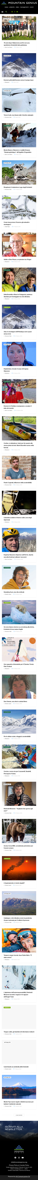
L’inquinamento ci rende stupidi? (14, 883)
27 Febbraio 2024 (18, 189)
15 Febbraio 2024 (16, 668)
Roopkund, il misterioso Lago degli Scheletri (18, 187)
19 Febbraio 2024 (16, 522)
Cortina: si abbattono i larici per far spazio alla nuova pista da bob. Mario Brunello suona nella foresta (19, 445)
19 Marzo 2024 (18, 47)
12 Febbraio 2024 (18, 813)
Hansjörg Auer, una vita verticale (14, 592)
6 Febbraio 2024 (18, 1106)
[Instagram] (14, 12)
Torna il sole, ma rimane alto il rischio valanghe (18, 115)
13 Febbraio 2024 (16, 775)
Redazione (7, 82)
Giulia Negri (7, 226)
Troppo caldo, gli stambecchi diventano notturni (19, 1032)
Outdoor (7, 125)
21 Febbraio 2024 (16, 449)
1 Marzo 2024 (18, 154)
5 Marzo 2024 (17, 117)
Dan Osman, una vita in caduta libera (15, 701)
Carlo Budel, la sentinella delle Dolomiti (16, 1067)
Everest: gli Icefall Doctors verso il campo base (18, 80)
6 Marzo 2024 (15, 82)
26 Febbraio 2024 (16, 261)
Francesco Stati (8, 117)
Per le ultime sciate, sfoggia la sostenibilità (17, 736)
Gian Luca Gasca (8, 47)
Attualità (7, 18)
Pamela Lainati (8, 594)
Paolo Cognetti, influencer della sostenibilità (18, 482)
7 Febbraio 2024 (16, 999)
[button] (2, 11)
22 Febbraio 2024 (16, 373)
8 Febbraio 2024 (18, 922)
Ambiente (7, 197)
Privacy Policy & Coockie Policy (19, 1165)
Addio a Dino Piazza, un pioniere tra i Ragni (17, 259)
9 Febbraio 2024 (18, 850)
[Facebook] (12, 12)
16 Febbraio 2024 (18, 631)
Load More (19, 1115)
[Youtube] (17, 12)
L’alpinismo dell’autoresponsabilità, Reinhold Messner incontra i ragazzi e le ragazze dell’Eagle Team (18, 995)
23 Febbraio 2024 (16, 298)
